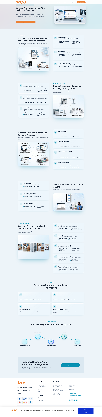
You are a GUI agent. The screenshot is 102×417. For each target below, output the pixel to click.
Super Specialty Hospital (58, 387)
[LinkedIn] (70, 400)
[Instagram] (72, 400)
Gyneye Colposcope (42, 386)
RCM (39, 391)
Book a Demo (81, 2)
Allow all (85, 409)
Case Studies (40, 400)
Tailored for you (58, 2)
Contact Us (71, 387)
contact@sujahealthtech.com (75, 395)
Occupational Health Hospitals (59, 392)
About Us (70, 383)
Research (39, 392)
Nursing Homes (56, 393)
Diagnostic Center (56, 389)
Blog (39, 397)
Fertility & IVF (56, 386)
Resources (66, 2)
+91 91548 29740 (73, 391)
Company (72, 2)
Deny (86, 412)
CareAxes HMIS (41, 383)
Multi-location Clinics (57, 394)
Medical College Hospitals (58, 390)
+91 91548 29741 (73, 393)
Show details (23, 414)
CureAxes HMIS (41, 385)
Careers (70, 386)
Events (39, 399)
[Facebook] (74, 400)
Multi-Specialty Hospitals (58, 383)
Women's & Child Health (57, 385)
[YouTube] (77, 400)
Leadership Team (72, 385)
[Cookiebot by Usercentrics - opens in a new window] (14, 415)
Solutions (50, 2)
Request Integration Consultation (25, 21)
